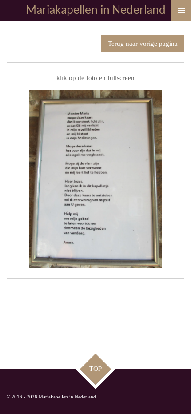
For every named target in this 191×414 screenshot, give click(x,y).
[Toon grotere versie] (95, 179)
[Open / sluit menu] (181, 10)
